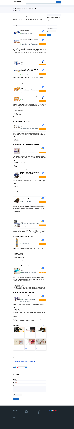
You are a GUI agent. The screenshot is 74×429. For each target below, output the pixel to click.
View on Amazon (42, 64)
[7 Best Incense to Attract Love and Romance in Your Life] (30, 342)
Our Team (38, 410)
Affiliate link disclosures (16, 23)
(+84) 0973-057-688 (42, 417)
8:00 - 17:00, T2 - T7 (41, 419)
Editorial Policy (39, 411)
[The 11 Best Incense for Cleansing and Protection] (19, 330)
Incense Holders (27, 412)
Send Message (39, 413)
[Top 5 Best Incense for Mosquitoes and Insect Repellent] (41, 330)
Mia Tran (19, 10)
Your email (15, 382)
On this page (15, 25)
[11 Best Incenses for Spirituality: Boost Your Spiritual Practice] (19, 342)
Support (38, 412)
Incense (26, 410)
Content (14, 385)
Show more (44, 325)
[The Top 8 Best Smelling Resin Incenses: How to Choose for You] (41, 342)
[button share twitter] (15, 367)
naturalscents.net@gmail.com (42, 418)
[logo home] (16, 416)
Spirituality (27, 411)
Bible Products (15, 410)
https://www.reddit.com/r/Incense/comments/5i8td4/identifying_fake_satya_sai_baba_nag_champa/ (24, 361)
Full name (14, 379)
